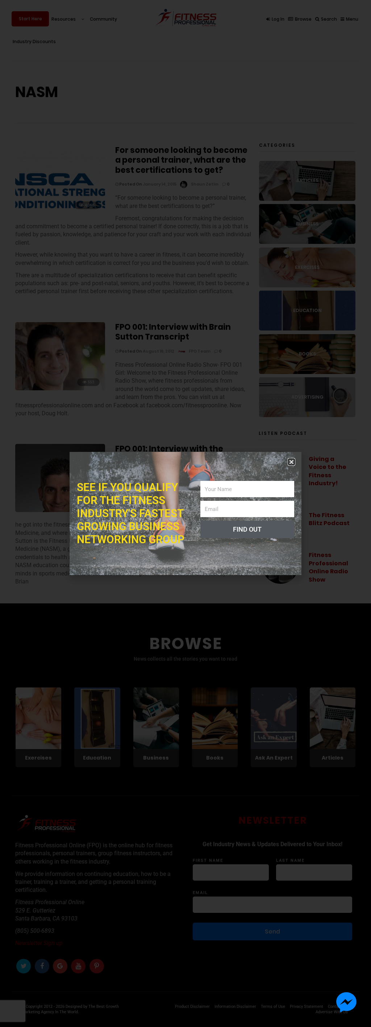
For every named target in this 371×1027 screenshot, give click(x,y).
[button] (291, 462)
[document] (185, 513)
